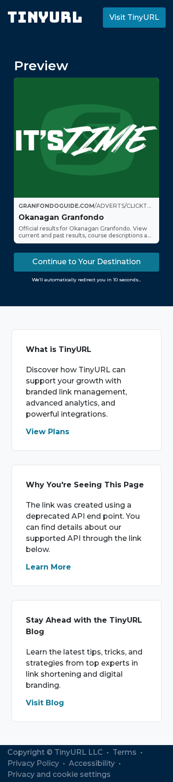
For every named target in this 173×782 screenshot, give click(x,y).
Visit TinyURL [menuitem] (134, 17)
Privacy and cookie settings (59, 774)
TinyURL (45, 17)
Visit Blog (45, 702)
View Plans (47, 431)
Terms (125, 752)
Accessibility (93, 763)
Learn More (48, 567)
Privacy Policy (34, 763)
